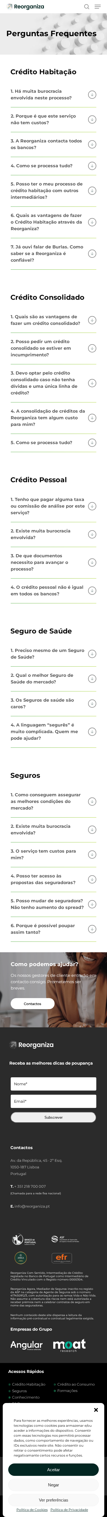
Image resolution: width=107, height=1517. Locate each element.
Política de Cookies (32, 1510)
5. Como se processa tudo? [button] (41, 442)
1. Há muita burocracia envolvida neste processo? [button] (41, 94)
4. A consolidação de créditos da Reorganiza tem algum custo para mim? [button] (48, 418)
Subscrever (53, 1117)
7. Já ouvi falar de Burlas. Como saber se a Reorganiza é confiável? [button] (47, 253)
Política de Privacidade (69, 1510)
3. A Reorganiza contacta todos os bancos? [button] (46, 144)
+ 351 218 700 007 (30, 1186)
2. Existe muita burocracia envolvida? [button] (41, 534)
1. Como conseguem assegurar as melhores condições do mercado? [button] (46, 801)
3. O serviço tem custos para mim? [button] (43, 854)
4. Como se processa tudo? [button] (41, 165)
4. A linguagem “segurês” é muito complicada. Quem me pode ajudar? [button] (44, 731)
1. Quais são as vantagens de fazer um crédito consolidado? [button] (45, 320)
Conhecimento (26, 1397)
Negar (53, 1484)
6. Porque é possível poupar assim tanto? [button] (43, 929)
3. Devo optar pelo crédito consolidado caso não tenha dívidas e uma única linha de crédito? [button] (44, 383)
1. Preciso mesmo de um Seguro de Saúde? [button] (47, 654)
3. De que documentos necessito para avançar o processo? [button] (39, 562)
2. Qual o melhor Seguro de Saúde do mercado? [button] (42, 679)
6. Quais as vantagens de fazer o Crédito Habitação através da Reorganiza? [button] (46, 222)
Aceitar (53, 1469)
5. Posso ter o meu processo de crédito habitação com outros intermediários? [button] (47, 190)
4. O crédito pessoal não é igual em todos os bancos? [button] (47, 590)
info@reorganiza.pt (32, 1206)
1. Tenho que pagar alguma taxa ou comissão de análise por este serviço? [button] (48, 506)
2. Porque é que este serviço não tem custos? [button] (43, 119)
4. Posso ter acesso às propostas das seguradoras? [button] (43, 879)
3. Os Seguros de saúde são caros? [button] (42, 703)
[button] (96, 1410)
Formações (67, 1390)
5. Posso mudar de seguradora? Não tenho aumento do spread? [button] (47, 904)
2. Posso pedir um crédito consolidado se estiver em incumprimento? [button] (41, 348)
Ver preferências (53, 1500)
